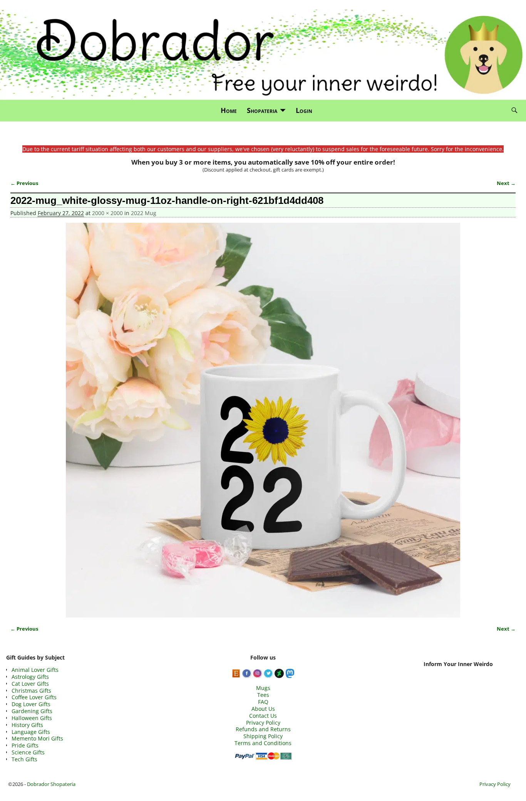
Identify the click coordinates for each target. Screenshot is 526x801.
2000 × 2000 (107, 213)
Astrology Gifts (30, 676)
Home (229, 110)
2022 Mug (143, 213)
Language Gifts (31, 731)
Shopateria (262, 110)
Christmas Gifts (31, 690)
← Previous (24, 183)
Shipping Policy (263, 736)
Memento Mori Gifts (37, 738)
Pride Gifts (25, 745)
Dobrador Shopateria (51, 784)
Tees (263, 694)
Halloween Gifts (32, 718)
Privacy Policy (263, 722)
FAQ (263, 701)
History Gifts (27, 725)
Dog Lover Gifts (31, 704)
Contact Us (263, 715)
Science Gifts (28, 752)
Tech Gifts (24, 759)
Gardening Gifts (32, 711)
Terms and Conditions (263, 743)
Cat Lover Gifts (30, 683)
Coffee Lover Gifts (34, 697)
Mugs (263, 688)
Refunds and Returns (263, 729)
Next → (506, 183)
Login (304, 110)
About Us (263, 708)
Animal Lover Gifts (35, 669)
